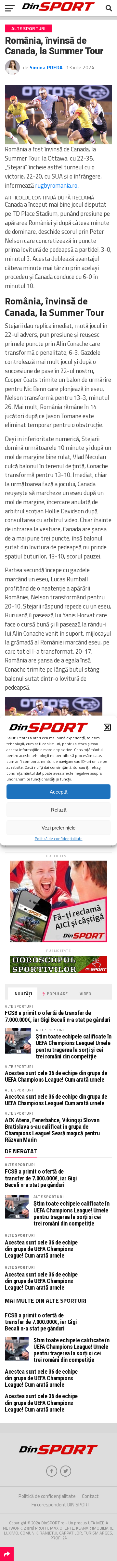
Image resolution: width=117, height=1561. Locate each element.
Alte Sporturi (20, 1164)
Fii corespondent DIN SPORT (61, 1504)
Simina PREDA (46, 67)
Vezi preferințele (58, 827)
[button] (107, 727)
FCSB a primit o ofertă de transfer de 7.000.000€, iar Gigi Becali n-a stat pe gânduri (57, 1016)
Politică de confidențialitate (59, 838)
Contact (90, 1496)
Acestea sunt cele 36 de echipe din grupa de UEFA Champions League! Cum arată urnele (56, 1076)
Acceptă (58, 791)
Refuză (58, 809)
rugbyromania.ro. (57, 185)
